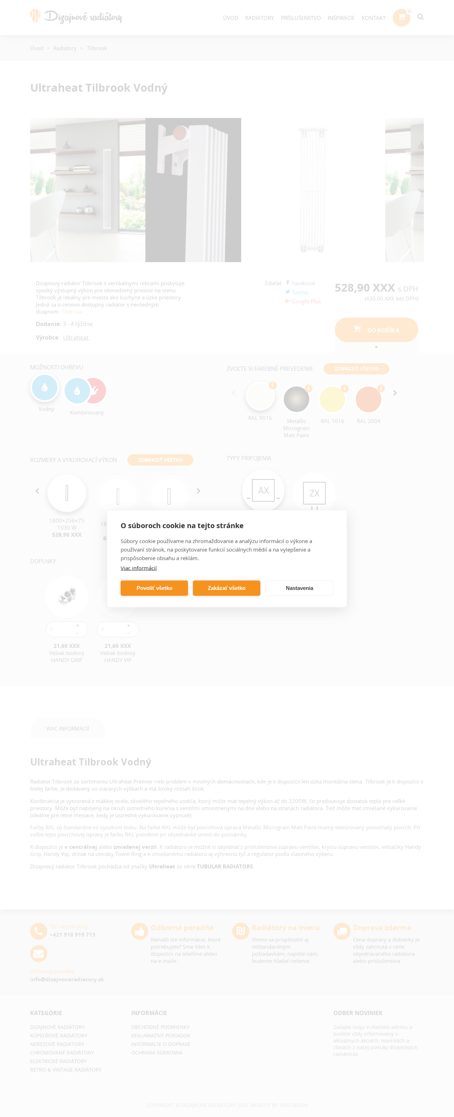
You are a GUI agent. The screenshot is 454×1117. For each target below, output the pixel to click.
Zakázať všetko (226, 588)
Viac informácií (139, 567)
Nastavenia (299, 588)
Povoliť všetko (154, 588)
